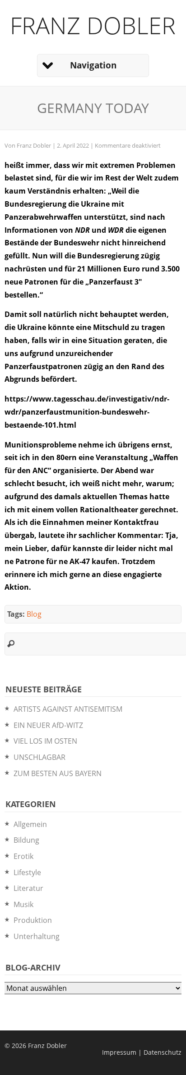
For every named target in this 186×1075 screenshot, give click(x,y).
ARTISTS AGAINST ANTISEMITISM (68, 709)
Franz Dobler (93, 25)
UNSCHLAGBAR (39, 757)
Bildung (26, 840)
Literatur (28, 888)
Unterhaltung (37, 936)
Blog (34, 614)
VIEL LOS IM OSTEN (45, 741)
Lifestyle (27, 872)
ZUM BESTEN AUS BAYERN (58, 773)
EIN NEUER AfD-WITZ (48, 725)
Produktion (33, 920)
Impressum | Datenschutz (141, 1052)
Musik (23, 904)
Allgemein (30, 824)
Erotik (23, 856)
